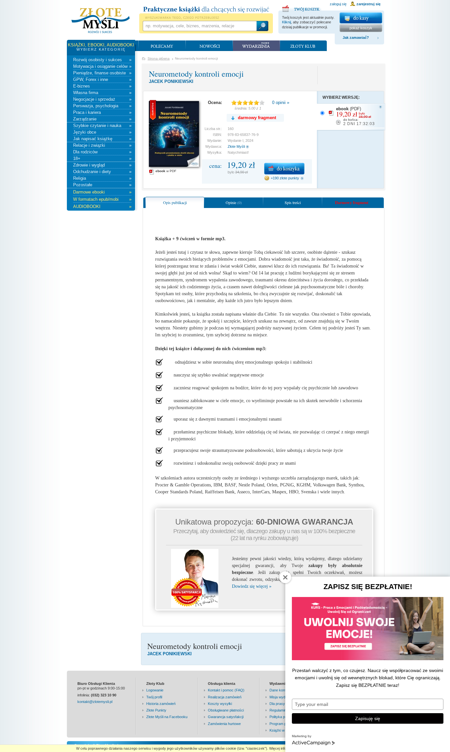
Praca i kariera (102, 112)
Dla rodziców (102, 151)
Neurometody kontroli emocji (196, 73)
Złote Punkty (156, 710)
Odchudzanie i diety (102, 171)
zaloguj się (338, 4)
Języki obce (102, 132)
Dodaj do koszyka (284, 168)
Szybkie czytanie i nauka (102, 125)
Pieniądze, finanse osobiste (102, 72)
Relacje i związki (102, 145)
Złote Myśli (236, 146)
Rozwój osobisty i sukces (102, 59)
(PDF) (355, 116)
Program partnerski (284, 724)
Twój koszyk (301, 7)
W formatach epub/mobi (102, 199)
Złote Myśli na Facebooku (166, 717)
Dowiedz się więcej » (251, 586)
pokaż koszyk (361, 28)
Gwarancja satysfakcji (225, 717)
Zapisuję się (367, 718)
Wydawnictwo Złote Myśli (100, 21)
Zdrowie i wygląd (102, 165)
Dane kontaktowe (283, 690)
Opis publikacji (175, 202)
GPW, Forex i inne (102, 79)
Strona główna (159, 58)
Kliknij (286, 22)
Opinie (234, 202)
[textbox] (199, 26)
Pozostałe (102, 184)
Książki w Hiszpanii (284, 730)
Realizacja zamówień (224, 697)
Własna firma (102, 92)
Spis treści (293, 202)
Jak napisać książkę (102, 138)
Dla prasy (277, 704)
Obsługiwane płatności (226, 710)
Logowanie (154, 690)
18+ (102, 158)
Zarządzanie (102, 119)
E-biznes (102, 86)
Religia (102, 178)
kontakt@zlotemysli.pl (94, 702)
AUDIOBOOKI (102, 206)
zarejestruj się (368, 4)
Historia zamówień (161, 704)
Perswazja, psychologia (102, 105)
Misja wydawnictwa (284, 697)
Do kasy (361, 18)
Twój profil (154, 697)
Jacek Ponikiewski (171, 81)
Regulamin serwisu (284, 710)
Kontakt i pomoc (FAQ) (226, 690)
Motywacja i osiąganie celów (102, 66)
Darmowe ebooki (102, 192)
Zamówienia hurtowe (224, 724)
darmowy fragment (257, 117)
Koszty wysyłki (220, 704)
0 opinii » (280, 102)
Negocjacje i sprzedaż (102, 99)
